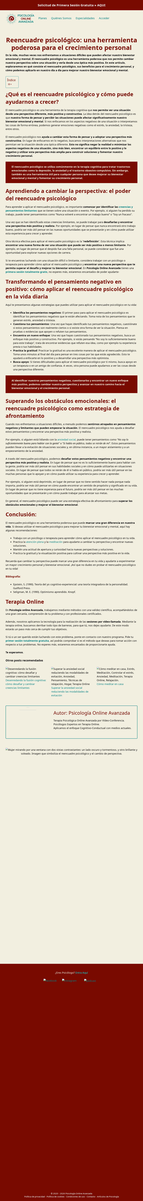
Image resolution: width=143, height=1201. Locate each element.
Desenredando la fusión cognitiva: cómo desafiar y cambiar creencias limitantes (26, 684)
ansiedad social (66, 439)
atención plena (35, 542)
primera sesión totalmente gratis (26, 272)
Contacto (91, 1196)
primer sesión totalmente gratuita (27, 640)
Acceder (104, 18)
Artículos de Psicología (108, 1196)
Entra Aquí (81, 972)
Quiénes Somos (61, 18)
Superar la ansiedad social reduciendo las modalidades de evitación (69, 691)
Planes (42, 18)
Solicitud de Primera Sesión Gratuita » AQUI (71, 5)
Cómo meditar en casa (110, 684)
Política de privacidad (34, 1196)
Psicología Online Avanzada (78, 1193)
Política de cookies (55, 1196)
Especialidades (85, 18)
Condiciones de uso (75, 1196)
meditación (56, 542)
